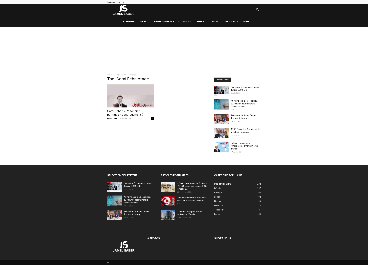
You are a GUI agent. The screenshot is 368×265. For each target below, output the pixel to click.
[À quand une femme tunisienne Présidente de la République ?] (168, 201)
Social (245, 21)
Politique (230, 21)
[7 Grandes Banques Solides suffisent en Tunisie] (168, 215)
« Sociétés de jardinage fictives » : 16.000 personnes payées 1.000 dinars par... (192, 186)
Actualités (129, 21)
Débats (143, 21)
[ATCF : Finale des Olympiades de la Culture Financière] (221, 133)
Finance (200, 21)
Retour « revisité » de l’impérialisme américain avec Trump (244, 146)
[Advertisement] (184, 48)
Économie (183, 21)
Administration (163, 21)
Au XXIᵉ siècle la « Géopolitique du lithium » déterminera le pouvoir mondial (244, 104)
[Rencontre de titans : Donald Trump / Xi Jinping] (221, 119)
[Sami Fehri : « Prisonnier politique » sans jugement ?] (130, 95)
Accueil (110, 74)
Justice (214, 21)
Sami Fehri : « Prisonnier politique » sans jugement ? (125, 112)
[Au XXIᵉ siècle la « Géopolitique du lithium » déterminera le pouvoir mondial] (221, 104)
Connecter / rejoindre (115, 2)
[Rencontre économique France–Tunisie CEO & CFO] (221, 91)
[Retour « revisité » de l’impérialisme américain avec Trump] (221, 147)
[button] (257, 10)
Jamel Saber (112, 118)
